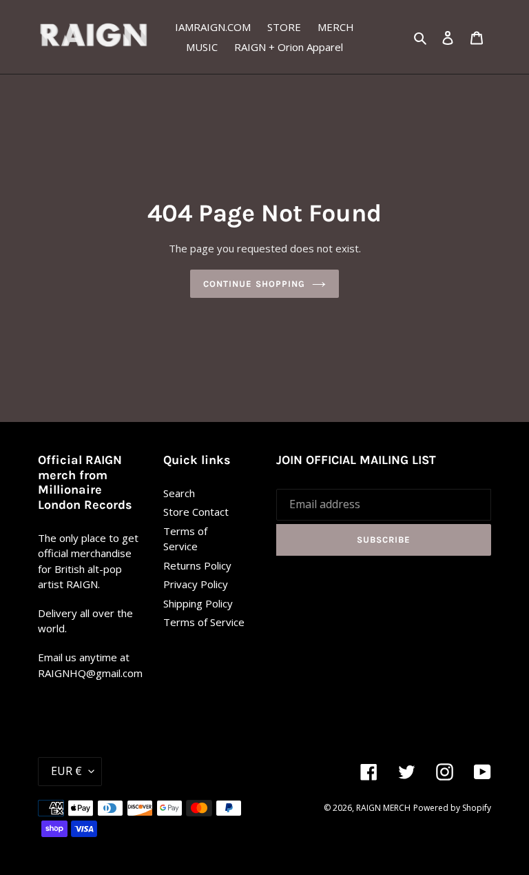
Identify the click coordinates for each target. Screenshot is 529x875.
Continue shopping (254, 284)
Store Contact (196, 512)
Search (179, 493)
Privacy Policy (195, 584)
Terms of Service (204, 622)
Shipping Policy (198, 603)
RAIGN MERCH (383, 808)
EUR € (66, 770)
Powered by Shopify (452, 808)
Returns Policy (197, 565)
